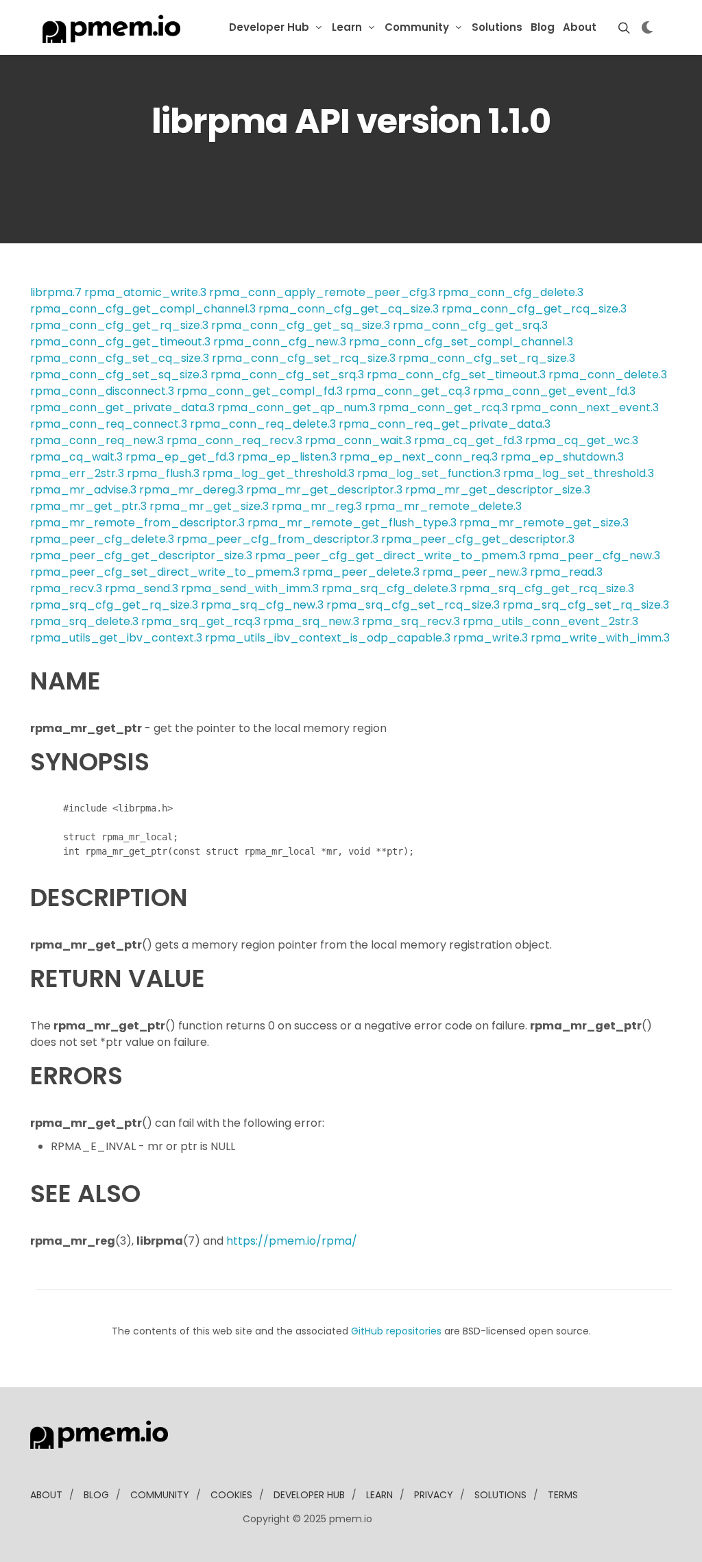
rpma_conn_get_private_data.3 (122, 407)
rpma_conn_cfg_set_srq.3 (287, 374)
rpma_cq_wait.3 (76, 457)
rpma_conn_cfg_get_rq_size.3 (119, 325)
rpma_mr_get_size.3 (209, 506)
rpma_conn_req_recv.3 (234, 440)
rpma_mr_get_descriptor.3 (324, 490)
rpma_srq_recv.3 (411, 621)
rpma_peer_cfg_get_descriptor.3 (477, 539)
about (46, 1495)
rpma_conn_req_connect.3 (108, 424)
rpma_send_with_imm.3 (250, 588)
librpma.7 (56, 292)
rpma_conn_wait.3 (358, 440)
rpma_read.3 (566, 572)
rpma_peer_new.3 (474, 572)
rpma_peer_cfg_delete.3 (102, 539)
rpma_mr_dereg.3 (191, 490)
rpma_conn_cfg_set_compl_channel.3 (461, 342)
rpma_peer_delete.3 (361, 572)
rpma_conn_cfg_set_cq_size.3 (119, 358)
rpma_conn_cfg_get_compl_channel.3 (143, 309)
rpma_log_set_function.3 (428, 473)
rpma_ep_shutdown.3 (562, 457)
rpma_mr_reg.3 (316, 506)
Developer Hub (269, 27)
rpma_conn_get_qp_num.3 (296, 407)
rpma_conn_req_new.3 (97, 440)
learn (379, 1495)
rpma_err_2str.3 (77, 473)
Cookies (231, 1495)
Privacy (433, 1495)
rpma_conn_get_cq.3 (408, 391)
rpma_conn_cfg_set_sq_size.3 (119, 374)
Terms (563, 1495)
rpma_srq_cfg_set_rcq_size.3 (413, 605)
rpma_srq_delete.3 (84, 621)
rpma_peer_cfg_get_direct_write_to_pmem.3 (390, 555)
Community (417, 27)
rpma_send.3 (141, 588)
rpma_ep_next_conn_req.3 (418, 457)
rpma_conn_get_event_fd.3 (554, 391)
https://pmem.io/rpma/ (291, 1241)
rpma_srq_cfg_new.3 (262, 605)
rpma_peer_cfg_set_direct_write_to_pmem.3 (165, 572)
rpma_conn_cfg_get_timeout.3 (120, 342)
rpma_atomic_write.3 (145, 292)
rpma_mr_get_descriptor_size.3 (497, 490)
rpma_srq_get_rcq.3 (201, 621)
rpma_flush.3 (163, 473)
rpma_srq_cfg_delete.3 (389, 588)
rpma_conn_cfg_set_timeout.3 (456, 374)
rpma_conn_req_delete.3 (263, 424)
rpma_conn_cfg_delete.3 (510, 292)
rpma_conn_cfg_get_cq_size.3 (348, 309)
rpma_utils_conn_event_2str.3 (550, 621)
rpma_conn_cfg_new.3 (279, 342)
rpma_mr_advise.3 (83, 490)
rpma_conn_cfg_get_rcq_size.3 (534, 309)
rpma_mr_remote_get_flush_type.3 (352, 522)
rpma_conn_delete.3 (607, 374)
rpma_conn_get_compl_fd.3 (260, 391)
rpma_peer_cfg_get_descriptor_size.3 (141, 555)
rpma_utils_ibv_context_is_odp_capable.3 (327, 638)
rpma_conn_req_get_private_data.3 (444, 424)
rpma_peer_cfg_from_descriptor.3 (277, 539)
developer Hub (309, 1495)
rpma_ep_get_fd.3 (179, 457)
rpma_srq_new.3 (311, 621)
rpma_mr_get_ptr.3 (88, 506)
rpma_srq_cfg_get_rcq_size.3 (546, 588)
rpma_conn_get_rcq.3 (443, 407)
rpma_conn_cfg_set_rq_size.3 (486, 358)
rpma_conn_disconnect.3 (102, 391)
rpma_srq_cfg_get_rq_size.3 (114, 605)
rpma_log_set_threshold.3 (578, 473)
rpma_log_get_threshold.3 (278, 473)
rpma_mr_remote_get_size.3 (544, 522)
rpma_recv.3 (66, 588)
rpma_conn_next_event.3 (585, 407)
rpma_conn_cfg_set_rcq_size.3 (304, 358)
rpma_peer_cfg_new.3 (594, 555)
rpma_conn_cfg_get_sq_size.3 (300, 325)
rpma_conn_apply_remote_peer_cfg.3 (322, 292)
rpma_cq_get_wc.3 (581, 440)
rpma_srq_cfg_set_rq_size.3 (586, 605)
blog (96, 1495)
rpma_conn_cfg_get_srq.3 (470, 325)
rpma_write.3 (490, 638)
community (159, 1495)
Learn (347, 27)
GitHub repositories (396, 1331)
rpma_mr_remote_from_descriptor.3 (137, 522)
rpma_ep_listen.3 (287, 457)
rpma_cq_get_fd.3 (468, 440)
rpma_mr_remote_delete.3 (443, 506)
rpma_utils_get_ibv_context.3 (116, 638)
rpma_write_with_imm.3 (600, 638)
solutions (500, 1495)
